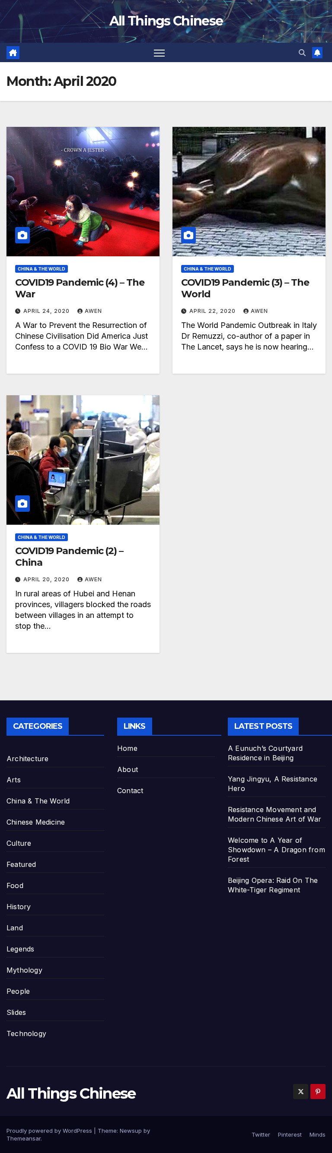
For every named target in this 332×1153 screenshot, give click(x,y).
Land (14, 927)
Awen (93, 311)
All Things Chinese (166, 21)
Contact (130, 790)
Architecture (27, 758)
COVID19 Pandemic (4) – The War (79, 288)
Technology (26, 1033)
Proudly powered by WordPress (50, 1130)
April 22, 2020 (213, 311)
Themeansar (23, 1138)
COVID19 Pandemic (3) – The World (245, 288)
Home (127, 748)
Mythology (24, 970)
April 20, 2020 (47, 579)
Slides (16, 1012)
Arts (13, 779)
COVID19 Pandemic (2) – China (69, 556)
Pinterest (290, 1134)
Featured (21, 864)
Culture (18, 843)
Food (14, 885)
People (18, 991)
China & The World (41, 268)
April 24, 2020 (47, 311)
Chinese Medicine (35, 822)
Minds (318, 1134)
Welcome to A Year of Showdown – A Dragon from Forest (276, 849)
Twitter (261, 1134)
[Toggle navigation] (159, 52)
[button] (302, 52)
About (127, 769)
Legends (20, 949)
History (18, 906)
